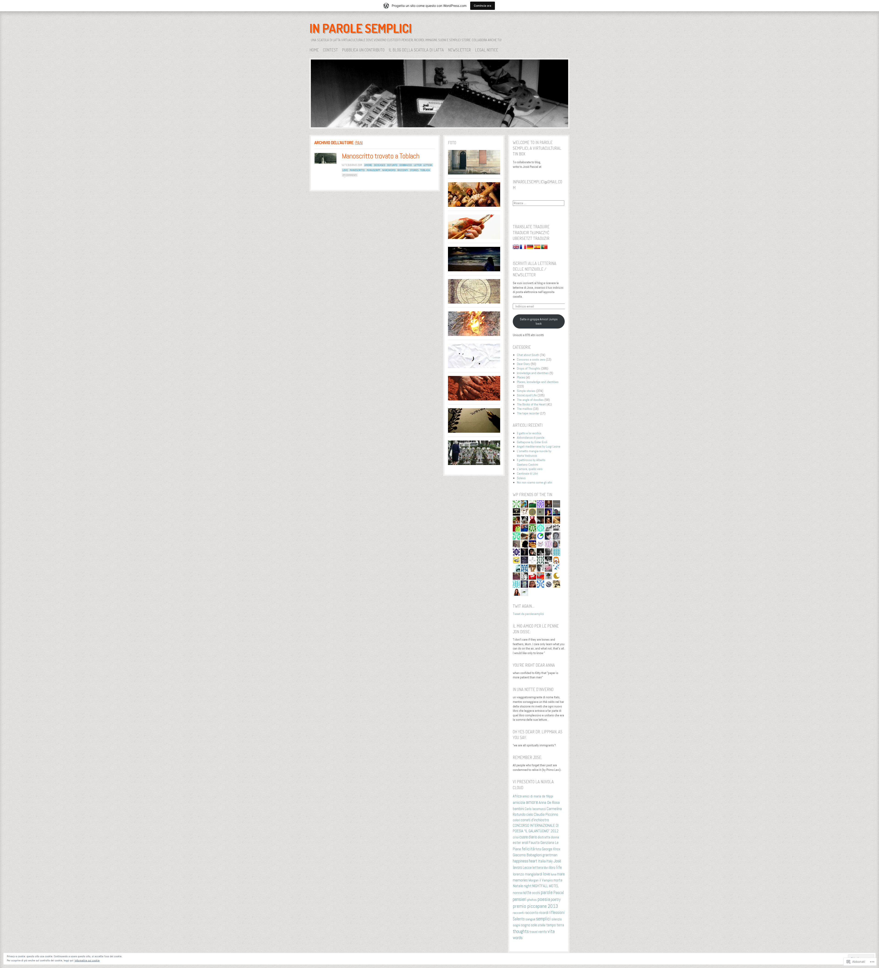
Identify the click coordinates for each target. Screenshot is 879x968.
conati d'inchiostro (535, 819)
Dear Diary (523, 364)
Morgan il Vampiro (541, 880)
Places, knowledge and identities (538, 382)
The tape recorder (528, 413)
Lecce (527, 867)
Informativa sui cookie (87, 960)
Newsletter (459, 49)
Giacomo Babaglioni (527, 854)
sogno (525, 924)
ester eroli (520, 842)
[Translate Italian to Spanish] (537, 248)
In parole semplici (360, 28)
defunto (392, 165)
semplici (543, 919)
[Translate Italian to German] (530, 248)
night (528, 885)
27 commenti (350, 175)
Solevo (521, 478)
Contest (330, 49)
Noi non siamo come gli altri (534, 482)
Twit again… (523, 606)
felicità (528, 849)
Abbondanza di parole (530, 437)
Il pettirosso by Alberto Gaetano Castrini (531, 462)
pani (359, 142)
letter (417, 165)
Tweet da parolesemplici (528, 614)
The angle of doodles (530, 400)
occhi (536, 892)
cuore (523, 837)
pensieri (519, 899)
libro (552, 867)
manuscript (373, 170)
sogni (516, 925)
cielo (529, 814)
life (559, 867)
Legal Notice (486, 49)
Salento (519, 919)
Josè (557, 861)
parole (547, 892)
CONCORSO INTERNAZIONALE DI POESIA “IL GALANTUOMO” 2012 (536, 828)
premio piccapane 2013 (535, 906)
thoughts (521, 931)
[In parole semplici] (439, 94)
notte (527, 892)
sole (534, 925)
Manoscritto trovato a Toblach (381, 155)
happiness (520, 861)
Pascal (558, 892)
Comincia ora (482, 5)
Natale (518, 885)
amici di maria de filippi (537, 796)
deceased (379, 165)
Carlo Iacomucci (535, 808)
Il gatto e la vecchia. (529, 433)
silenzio (556, 919)
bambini (518, 808)
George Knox (551, 848)
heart (533, 861)
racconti (402, 170)
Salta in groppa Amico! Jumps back (539, 321)
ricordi (543, 912)
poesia (543, 899)
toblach (425, 170)
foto (538, 849)
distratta (544, 837)
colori (516, 820)
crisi (516, 837)
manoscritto (357, 170)
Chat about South (528, 355)
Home (314, 49)
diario (533, 837)
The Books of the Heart (531, 404)
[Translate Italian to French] (523, 248)
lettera (427, 165)
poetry (556, 899)
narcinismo (389, 170)
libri (546, 867)
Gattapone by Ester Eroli (532, 442)
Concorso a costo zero (531, 359)
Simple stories (526, 391)
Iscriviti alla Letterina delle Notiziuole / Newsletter (534, 269)
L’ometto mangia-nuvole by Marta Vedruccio (534, 453)
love (345, 170)
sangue (530, 919)
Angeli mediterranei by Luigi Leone (538, 446)
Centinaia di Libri (527, 473)
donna (555, 837)
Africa (517, 796)
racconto (531, 912)
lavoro (517, 867)
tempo (551, 924)
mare (561, 874)
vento (542, 931)
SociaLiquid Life (527, 395)
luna (553, 874)
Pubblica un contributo (363, 49)
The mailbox (524, 409)
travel (533, 931)
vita (551, 931)
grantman (550, 854)
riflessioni (556, 912)
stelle (541, 925)
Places (521, 377)
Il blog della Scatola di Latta (416, 49)
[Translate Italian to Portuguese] (544, 248)
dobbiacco (405, 165)
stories (414, 170)
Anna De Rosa (549, 802)
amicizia (519, 802)
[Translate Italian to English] (516, 248)
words (518, 938)
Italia (542, 861)
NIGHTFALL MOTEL (545, 886)
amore (368, 165)
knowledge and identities (533, 373)
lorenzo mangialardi (527, 874)
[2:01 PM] (325, 158)
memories (520, 880)
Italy (549, 861)
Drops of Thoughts (528, 368)
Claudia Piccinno (546, 814)
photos (532, 899)
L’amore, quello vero (530, 469)
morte (557, 880)
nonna (517, 892)
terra (560, 924)
